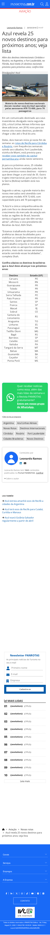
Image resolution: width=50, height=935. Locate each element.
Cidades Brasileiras (13, 438)
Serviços (6, 863)
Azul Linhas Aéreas (27, 423)
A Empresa (8, 879)
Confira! (39, 473)
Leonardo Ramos (14, 27)
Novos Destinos (35, 438)
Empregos (7, 871)
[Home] (3, 829)
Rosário (20, 433)
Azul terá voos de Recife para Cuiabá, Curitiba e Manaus (22, 511)
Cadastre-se (25, 689)
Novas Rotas (10, 428)
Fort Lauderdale (36, 433)
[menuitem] (25, 853)
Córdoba (8, 433)
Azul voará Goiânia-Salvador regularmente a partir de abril (18, 519)
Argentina (8, 423)
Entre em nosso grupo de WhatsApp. (30, 405)
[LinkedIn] (21, 463)
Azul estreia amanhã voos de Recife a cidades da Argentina (22, 502)
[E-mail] (25, 463)
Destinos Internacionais (32, 428)
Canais (6, 854)
